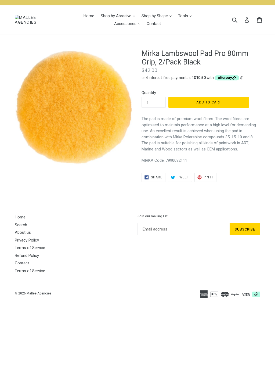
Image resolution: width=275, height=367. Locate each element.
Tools (186, 15)
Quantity (149, 92)
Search (21, 224)
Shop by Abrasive (119, 15)
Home (89, 15)
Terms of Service (30, 247)
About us (23, 232)
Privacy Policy (27, 240)
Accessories (128, 23)
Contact (154, 23)
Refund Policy (27, 255)
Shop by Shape (158, 15)
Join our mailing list (153, 216)
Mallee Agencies (39, 293)
